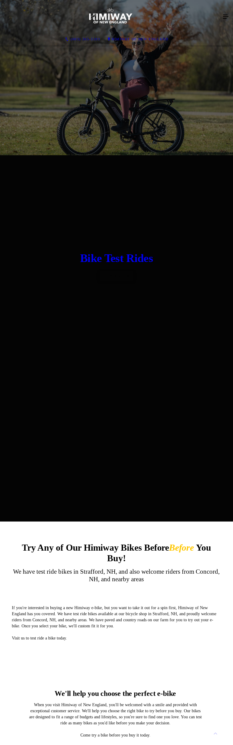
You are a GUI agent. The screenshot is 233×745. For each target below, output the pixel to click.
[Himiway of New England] (110, 17)
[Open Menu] (225, 17)
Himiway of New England (140, 39)
